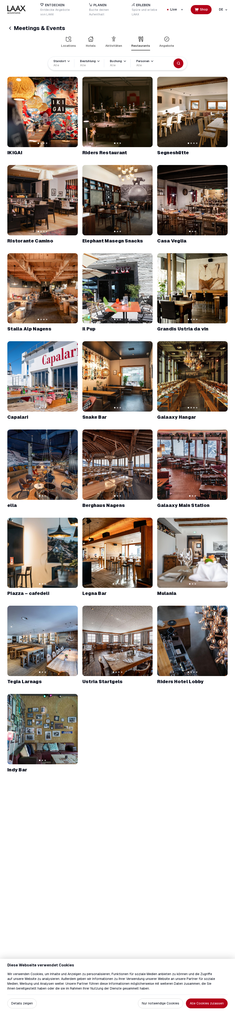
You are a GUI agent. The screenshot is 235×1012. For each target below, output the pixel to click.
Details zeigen (22, 1003)
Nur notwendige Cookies (160, 1003)
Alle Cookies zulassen (207, 1003)
